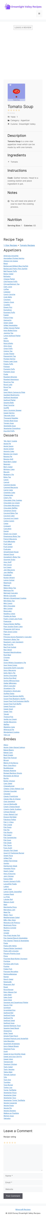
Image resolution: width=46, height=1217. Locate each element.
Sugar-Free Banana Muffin (14, 696)
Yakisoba (7, 1118)
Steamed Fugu (9, 1049)
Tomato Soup (9, 423)
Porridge (7, 961)
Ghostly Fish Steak (11, 850)
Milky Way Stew (10, 920)
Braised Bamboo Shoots (13, 773)
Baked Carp (8, 752)
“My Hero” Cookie (10, 441)
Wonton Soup (9, 1116)
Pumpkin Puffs (9, 369)
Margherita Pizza (10, 907)
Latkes (6, 886)
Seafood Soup (9, 1023)
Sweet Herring (9, 413)
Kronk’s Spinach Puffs (12, 881)
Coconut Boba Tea (11, 513)
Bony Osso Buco (10, 765)
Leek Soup (8, 889)
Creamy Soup (9, 302)
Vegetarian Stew (10, 1095)
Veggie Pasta (9, 1105)
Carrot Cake (8, 490)
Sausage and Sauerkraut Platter (16, 1002)
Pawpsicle (7, 621)
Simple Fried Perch (11, 1036)
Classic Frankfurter (11, 796)
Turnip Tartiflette (10, 1090)
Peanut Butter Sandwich (13, 948)
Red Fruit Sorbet (10, 647)
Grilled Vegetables (10, 325)
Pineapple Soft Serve (12, 629)
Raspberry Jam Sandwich (13, 642)
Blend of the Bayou (11, 763)
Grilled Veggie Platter (12, 328)
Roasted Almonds (10, 377)
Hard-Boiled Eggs (10, 330)
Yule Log (7, 735)
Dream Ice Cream (10, 534)
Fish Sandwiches (10, 838)
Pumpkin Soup (9, 372)
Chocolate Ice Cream (12, 503)
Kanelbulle (7, 575)
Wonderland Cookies (11, 732)
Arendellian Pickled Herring (14, 258)
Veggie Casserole (10, 1103)
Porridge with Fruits (11, 964)
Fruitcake (7, 549)
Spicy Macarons (10, 670)
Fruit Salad (8, 544)
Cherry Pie (8, 498)
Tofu (5, 1077)
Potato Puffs (8, 364)
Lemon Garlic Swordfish (13, 892)
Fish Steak (8, 843)
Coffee (6, 289)
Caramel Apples (10, 485)
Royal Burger (8, 990)
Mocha (6, 341)
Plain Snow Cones (10, 632)
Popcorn (7, 634)
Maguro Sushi (9, 902)
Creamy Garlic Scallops (12, 809)
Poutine (6, 966)
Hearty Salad (9, 871)
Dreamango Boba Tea (12, 536)
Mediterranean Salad (12, 917)
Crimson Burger (9, 812)
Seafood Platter (10, 400)
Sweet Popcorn (9, 706)
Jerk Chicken (9, 876)
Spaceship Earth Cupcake (14, 668)
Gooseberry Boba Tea (12, 557)
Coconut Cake (9, 516)
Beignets (7, 464)
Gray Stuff (7, 562)
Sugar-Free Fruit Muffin (12, 704)
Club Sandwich (9, 801)
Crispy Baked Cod (11, 814)
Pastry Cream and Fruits (13, 619)
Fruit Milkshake (9, 541)
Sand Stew (8, 1000)
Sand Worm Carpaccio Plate (14, 392)
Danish (6, 531)
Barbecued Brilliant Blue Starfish (16, 266)
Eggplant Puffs (9, 312)
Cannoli (6, 482)
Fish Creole (8, 825)
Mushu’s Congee (10, 928)
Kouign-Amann (9, 578)
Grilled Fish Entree (10, 861)
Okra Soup (8, 346)
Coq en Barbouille (10, 804)
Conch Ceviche (9, 294)
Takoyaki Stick (9, 415)
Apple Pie (7, 444)
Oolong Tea (8, 351)
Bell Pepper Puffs (10, 271)
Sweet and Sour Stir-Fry (13, 1056)
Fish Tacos (8, 845)
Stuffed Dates (9, 693)
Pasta (6, 943)
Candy (6, 480)
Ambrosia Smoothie (11, 256)
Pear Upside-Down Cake (13, 626)
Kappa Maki (8, 879)
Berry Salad (8, 467)
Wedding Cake (9, 727)
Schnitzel (7, 1008)
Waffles (6, 724)
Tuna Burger (8, 1085)
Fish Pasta (7, 827)
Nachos (6, 930)
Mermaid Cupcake (11, 593)
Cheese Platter (9, 279)
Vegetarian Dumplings (12, 428)
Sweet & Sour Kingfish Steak (14, 1054)
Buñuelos (7, 276)
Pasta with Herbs (10, 946)
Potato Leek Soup (10, 361)
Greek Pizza (8, 856)
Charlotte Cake (9, 492)
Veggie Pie (8, 1108)
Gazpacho (7, 320)
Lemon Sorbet (9, 580)
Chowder (7, 794)
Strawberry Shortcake (12, 691)
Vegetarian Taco (10, 1098)
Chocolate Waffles (10, 508)
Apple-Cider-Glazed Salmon (14, 747)
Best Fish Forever (10, 758)
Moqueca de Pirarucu (12, 923)
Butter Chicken (9, 781)
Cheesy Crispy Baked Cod (14, 789)
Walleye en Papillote (11, 1113)
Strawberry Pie (9, 688)
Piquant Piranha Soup (12, 953)
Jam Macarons (9, 570)
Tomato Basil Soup (11, 421)
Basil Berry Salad (10, 462)
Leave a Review (23, 27)
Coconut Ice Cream (11, 518)
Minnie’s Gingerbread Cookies (15, 598)
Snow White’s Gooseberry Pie (15, 663)
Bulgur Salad (8, 274)
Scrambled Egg (9, 1010)
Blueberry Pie (9, 474)
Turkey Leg (8, 1087)
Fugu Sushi (8, 848)
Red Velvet (8, 650)
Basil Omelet (8, 755)
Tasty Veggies (9, 1069)
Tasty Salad (8, 1067)
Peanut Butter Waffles (12, 624)
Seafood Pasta (9, 1015)
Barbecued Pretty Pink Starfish (15, 269)
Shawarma (8, 1031)
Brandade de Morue (11, 776)
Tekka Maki (8, 1072)
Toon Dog (7, 1080)
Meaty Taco (8, 915)
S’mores (7, 657)
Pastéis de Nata (10, 616)
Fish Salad (7, 835)
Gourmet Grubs (9, 559)
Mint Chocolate (9, 606)
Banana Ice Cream (11, 454)
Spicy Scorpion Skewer (12, 410)
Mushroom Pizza (10, 925)
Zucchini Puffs (9, 431)
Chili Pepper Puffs (10, 281)
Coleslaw (7, 292)
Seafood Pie (8, 1018)
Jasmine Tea (8, 333)
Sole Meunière (9, 1041)
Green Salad (8, 323)
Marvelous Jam (9, 910)
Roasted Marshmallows (12, 652)
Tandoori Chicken (10, 1064)
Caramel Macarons (11, 487)
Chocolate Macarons (11, 505)
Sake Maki (8, 995)
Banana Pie (8, 456)
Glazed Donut (9, 554)
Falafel (6, 315)
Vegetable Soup (10, 426)
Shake (6, 660)
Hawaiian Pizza (9, 868)
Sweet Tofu (8, 711)
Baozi (6, 263)
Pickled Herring (9, 359)
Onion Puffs (8, 348)
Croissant (7, 526)
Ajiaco (6, 745)
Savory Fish (8, 1005)
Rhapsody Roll (9, 984)
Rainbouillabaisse (10, 974)
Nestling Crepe (9, 614)
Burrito (6, 778)
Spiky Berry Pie (9, 673)
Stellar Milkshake (10, 683)
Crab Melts (8, 297)
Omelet (6, 933)
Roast (6, 987)
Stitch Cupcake (9, 686)
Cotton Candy (9, 521)
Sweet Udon (8, 1059)
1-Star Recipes (10, 245)
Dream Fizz (8, 307)
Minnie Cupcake (10, 596)
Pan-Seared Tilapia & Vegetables (16, 941)
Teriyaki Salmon (10, 1075)
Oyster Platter (9, 354)
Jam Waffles (8, 572)
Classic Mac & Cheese (12, 799)
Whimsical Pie (9, 730)
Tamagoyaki (8, 1062)
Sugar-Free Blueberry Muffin (14, 699)
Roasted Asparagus (11, 379)
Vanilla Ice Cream (10, 719)
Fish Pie (6, 830)
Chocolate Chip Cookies (13, 500)
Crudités (7, 305)
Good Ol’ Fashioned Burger (14, 853)
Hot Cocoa (8, 565)
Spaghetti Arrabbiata (12, 1044)
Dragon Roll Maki (10, 817)
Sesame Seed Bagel (11, 1028)
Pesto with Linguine (11, 951)
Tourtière (7, 1082)
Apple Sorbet (9, 449)
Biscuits (6, 472)
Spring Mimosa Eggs (11, 681)
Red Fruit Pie (8, 645)
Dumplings (8, 310)
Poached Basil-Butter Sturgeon (15, 959)
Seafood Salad (9, 1020)
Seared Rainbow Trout (12, 1026)
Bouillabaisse (8, 768)
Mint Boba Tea (9, 601)
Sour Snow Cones (10, 665)
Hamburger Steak (10, 866)
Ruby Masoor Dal (10, 992)
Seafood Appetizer (11, 397)
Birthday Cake (9, 469)
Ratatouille (8, 982)
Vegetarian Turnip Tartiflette (14, 1100)
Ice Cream (7, 567)
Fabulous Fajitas (10, 819)
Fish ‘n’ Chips (9, 822)
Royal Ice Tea (9, 382)
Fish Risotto (8, 832)
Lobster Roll (8, 899)
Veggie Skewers (10, 1111)
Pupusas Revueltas (11, 971)
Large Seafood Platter (12, 336)
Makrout (7, 585)
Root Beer (7, 655)
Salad (6, 390)
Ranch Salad (8, 979)
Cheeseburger (9, 786)
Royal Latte (8, 385)
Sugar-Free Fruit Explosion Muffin (16, 701)
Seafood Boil (8, 1013)
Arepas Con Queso (11, 261)
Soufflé (6, 408)
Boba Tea (7, 477)
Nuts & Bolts (8, 343)
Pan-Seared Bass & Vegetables (15, 938)
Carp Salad (8, 783)
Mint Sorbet (8, 608)
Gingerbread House (11, 552)
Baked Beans (9, 750)
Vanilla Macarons (10, 722)
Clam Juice (8, 287)
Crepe (6, 523)
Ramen (6, 977)
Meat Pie (7, 912)
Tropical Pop (8, 717)
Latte (6, 338)
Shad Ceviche (9, 405)
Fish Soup (7, 840)
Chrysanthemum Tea (11, 284)
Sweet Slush (8, 709)
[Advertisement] (23, 55)
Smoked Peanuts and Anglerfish (16, 1038)
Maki (5, 904)
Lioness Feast (9, 894)
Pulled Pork (8, 969)
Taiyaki (6, 714)
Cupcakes (7, 529)
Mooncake (8, 611)
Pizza (6, 956)
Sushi (6, 1051)
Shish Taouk (8, 1033)
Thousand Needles (11, 418)
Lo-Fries (7, 897)
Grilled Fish (8, 858)
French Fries (8, 318)
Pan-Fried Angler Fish (12, 935)
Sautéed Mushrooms (11, 395)
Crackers (7, 300)
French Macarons (10, 539)
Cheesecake (8, 495)
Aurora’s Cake (9, 451)
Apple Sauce (8, 446)
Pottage (7, 366)
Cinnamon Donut (10, 511)
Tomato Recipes (27, 245)
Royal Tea (7, 387)
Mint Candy (8, 603)
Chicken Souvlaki (10, 791)
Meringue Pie (9, 590)
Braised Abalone (10, 771)
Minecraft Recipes (23, 1209)
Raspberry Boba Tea (11, 639)
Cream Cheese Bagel (12, 807)
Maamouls (7, 583)
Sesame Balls (9, 403)
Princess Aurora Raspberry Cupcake (17, 637)
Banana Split (8, 459)
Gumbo (6, 863)
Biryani (6, 760)
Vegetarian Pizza (10, 1093)
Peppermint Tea (10, 356)
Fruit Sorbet (8, 547)
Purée (6, 374)
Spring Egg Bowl (10, 678)
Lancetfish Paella (10, 884)
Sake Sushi (8, 997)
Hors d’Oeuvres (9, 874)
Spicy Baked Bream (11, 1046)
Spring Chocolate (10, 675)
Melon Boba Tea (10, 588)
